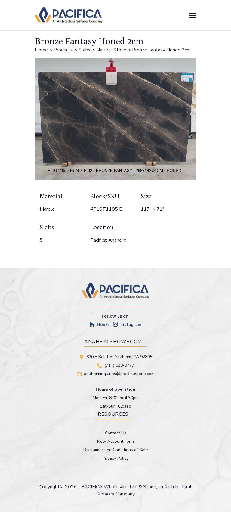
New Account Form (115, 441)
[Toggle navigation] (192, 15)
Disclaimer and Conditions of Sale (115, 450)
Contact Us (115, 433)
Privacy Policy (115, 458)
